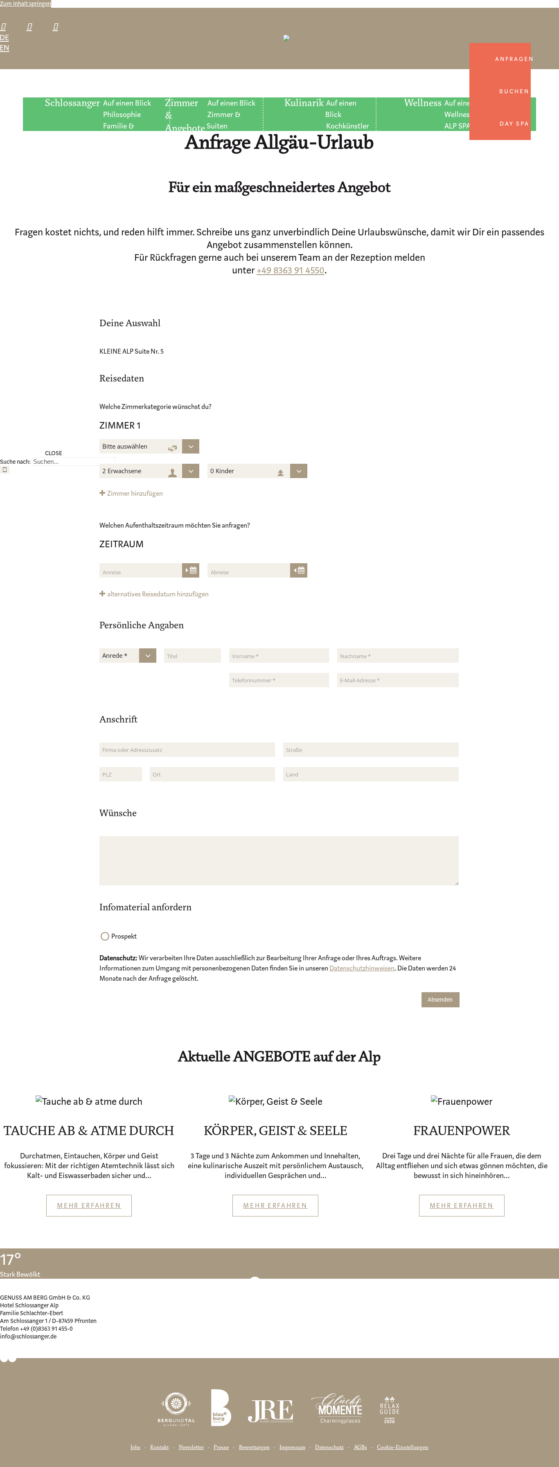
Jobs (135, 1447)
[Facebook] (4, 1352)
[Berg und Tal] (176, 1402)
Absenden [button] (440, 1000)
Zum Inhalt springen (25, 4)
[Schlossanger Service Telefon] (6, 26)
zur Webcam (286, 1282)
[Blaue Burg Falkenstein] (221, 1402)
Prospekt (124, 936)
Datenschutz (329, 1447)
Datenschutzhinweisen (361, 968)
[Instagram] (12, 1352)
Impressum (292, 1447)
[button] (154, 594)
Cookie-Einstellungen (402, 1447)
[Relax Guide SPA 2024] (389, 1402)
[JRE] (270, 1402)
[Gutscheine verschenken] (58, 26)
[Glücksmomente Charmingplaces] (336, 1402)
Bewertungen (254, 1447)
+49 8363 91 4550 (291, 270)
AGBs (360, 1447)
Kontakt (159, 1447)
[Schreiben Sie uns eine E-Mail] (32, 26)
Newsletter (191, 1447)
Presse (221, 1447)
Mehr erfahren (89, 1205)
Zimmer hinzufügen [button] (135, 493)
